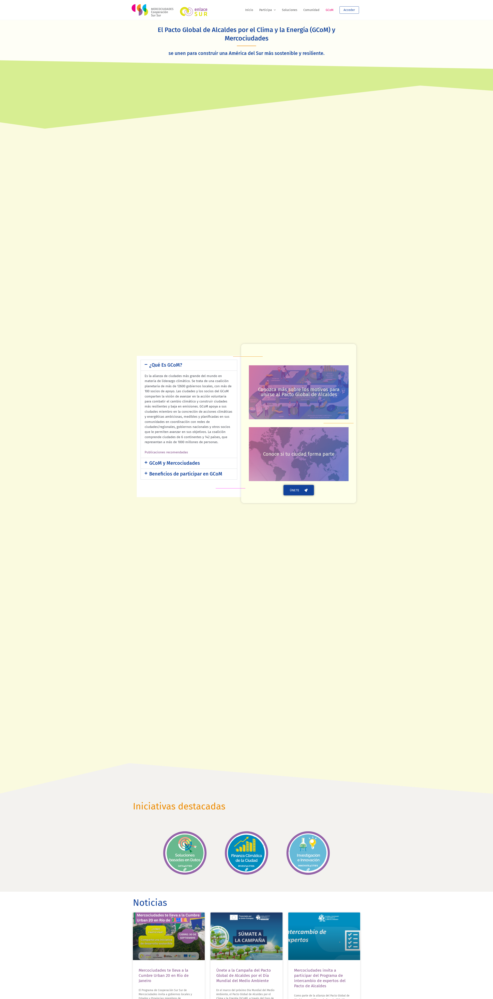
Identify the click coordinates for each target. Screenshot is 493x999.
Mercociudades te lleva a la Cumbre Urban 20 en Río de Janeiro (164, 975)
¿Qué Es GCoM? (165, 365)
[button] (274, 10)
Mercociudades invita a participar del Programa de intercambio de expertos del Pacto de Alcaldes (319, 978)
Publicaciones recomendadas (166, 452)
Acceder (349, 10)
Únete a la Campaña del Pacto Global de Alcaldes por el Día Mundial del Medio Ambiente (243, 975)
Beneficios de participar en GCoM (185, 474)
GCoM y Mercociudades (174, 463)
